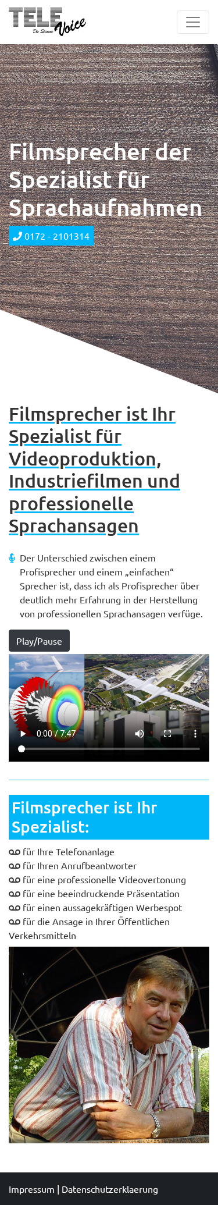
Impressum (32, 1189)
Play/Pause (39, 640)
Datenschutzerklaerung (110, 1189)
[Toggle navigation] (193, 22)
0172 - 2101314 (56, 235)
